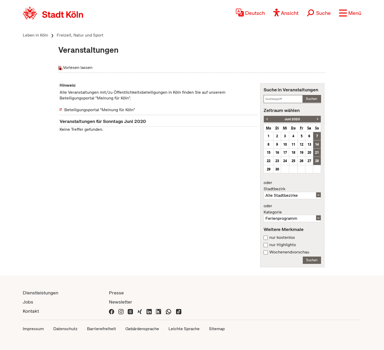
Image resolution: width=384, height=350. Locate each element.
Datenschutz (65, 328)
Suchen (311, 99)
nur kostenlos (282, 237)
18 (293, 152)
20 (309, 152)
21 (317, 152)
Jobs (28, 302)
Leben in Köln (35, 35)
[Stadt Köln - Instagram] (121, 311)
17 (285, 152)
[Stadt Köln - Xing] (139, 311)
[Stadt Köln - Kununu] (158, 311)
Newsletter (120, 302)
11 (293, 144)
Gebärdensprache (142, 328)
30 (277, 169)
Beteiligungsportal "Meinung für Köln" (99, 109)
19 (301, 152)
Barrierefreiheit (101, 328)
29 (268, 169)
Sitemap (217, 328)
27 (309, 160)
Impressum (33, 328)
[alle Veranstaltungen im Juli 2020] (317, 119)
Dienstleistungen (40, 293)
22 (268, 160)
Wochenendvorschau (289, 252)
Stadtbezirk (274, 186)
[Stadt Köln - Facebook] (111, 311)
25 (293, 160)
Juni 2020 (292, 119)
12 (301, 144)
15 (268, 152)
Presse (116, 293)
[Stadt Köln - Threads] (130, 311)
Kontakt (31, 311)
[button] (350, 13)
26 (301, 160)
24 (285, 160)
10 (285, 144)
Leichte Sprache (184, 328)
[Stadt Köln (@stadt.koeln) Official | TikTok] (179, 311)
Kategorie (273, 209)
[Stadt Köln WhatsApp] (168, 311)
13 (309, 144)
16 (277, 152)
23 (277, 160)
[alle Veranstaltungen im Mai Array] (267, 119)
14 (317, 144)
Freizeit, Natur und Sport (80, 35)
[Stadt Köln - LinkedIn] (149, 311)
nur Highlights (282, 245)
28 (317, 160)
